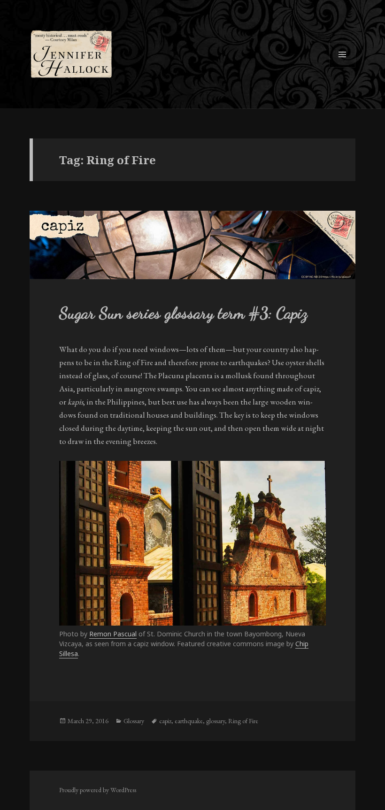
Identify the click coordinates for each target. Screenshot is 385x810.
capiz (165, 721)
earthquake (189, 721)
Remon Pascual (113, 633)
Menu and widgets (342, 67)
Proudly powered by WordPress (97, 790)
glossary (215, 721)
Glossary (133, 721)
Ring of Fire (243, 721)
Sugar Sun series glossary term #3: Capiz (183, 313)
